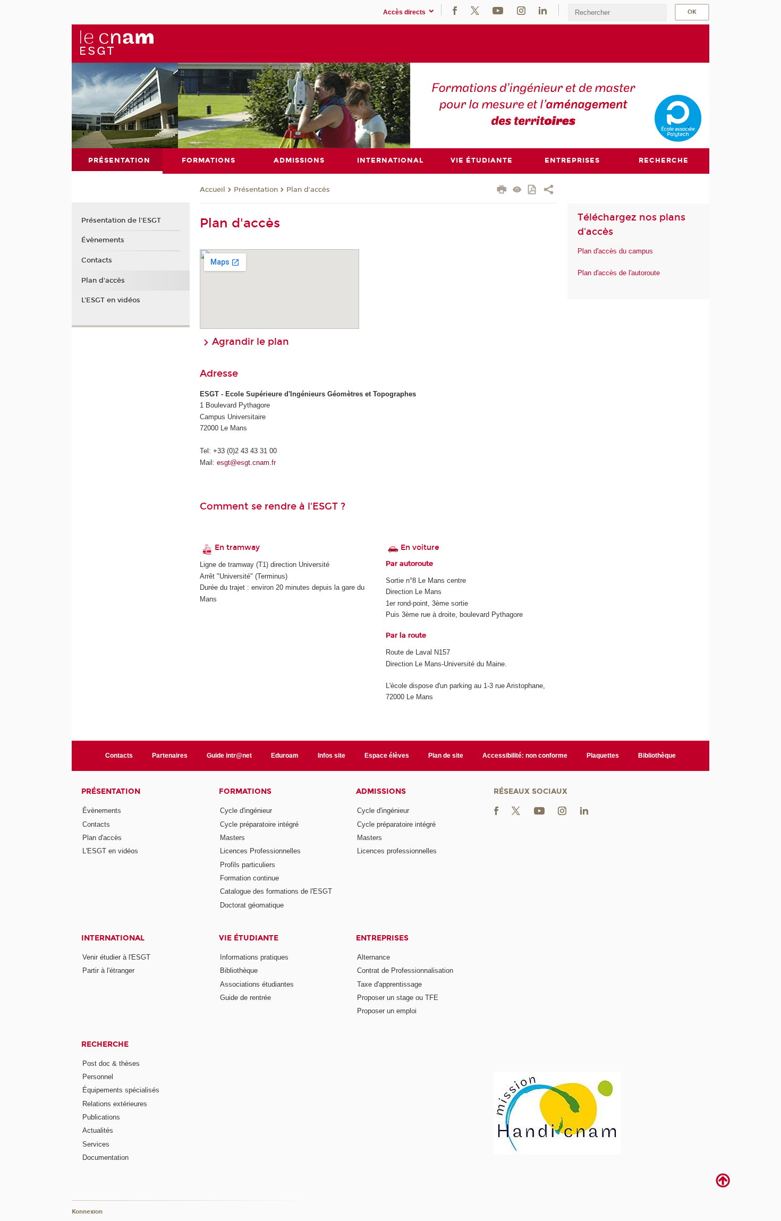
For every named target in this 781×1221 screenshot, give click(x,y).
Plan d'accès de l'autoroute (619, 273)
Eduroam (285, 755)
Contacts (96, 260)
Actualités (97, 1130)
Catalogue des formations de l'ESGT (276, 891)
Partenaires (170, 755)
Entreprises (382, 938)
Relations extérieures (114, 1104)
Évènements (102, 240)
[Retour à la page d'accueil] (116, 43)
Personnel (97, 1077)
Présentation (256, 189)
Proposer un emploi (387, 1011)
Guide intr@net (229, 755)
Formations (245, 791)
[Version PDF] (532, 190)
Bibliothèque (657, 755)
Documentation (105, 1157)
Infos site (331, 755)
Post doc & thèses (111, 1063)
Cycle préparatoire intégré (259, 824)
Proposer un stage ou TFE (397, 998)
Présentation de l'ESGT (121, 220)
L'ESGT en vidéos (110, 300)
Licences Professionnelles (260, 851)
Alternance (373, 957)
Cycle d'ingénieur (246, 811)
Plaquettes (603, 755)
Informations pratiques (254, 957)
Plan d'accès (308, 189)
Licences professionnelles (397, 851)
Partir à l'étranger (108, 970)
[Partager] (548, 190)
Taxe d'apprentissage (389, 984)
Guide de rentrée (245, 998)
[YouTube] (498, 10)
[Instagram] (521, 10)
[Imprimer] (501, 190)
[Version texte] (517, 190)
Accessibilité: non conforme (524, 755)
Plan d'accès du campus (615, 251)
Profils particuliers (247, 865)
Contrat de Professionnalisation (405, 970)
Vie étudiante (248, 938)
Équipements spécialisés (120, 1090)
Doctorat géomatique (252, 905)
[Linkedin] (542, 10)
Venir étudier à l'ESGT (116, 957)
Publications (101, 1117)
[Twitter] (475, 10)
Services (95, 1144)
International (113, 938)
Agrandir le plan (250, 342)
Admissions (381, 791)
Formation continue (249, 878)
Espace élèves (386, 755)
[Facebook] (454, 10)
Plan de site (445, 755)
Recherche (105, 1044)
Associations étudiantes (257, 984)
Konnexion (87, 1211)
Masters (232, 838)
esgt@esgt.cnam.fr (246, 463)
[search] (617, 12)
